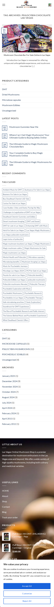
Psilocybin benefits (35, 275)
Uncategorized (9, 110)
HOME (5, 490)
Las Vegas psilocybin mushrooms (16, 235)
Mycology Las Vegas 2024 (13, 271)
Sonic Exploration (33, 302)
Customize (27, 593)
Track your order (10, 517)
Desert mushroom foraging (13, 221)
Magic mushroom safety (12, 248)
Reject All (27, 601)
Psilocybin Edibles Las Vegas (14, 280)
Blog (4, 512)
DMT (4, 89)
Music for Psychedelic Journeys (15, 266)
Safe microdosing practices (13, 302)
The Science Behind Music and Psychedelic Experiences (24, 316)
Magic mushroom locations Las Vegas (18, 244)
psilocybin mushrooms (36, 280)
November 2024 (10, 386)
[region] (27, 583)
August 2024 (8, 397)
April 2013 (7, 418)
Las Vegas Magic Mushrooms (38, 230)
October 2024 (9, 392)
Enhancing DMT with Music (37, 226)
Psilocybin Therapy (37, 284)
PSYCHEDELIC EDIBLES (13, 354)
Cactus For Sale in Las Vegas (14, 203)
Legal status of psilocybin (13, 239)
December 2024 (9, 381)
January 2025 (8, 376)
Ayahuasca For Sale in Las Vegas (37, 190)
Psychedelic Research (33, 293)
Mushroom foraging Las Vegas (34, 262)
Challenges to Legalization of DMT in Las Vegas (21, 212)
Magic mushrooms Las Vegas (14, 253)
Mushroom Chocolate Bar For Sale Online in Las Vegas (27, 55)
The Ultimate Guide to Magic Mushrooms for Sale (30, 163)
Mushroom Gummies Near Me (23, 127)
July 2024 (6, 402)
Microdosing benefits (11, 262)
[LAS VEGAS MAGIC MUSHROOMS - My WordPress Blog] (27, 5)
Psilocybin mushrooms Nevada (15, 284)
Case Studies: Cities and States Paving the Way (21, 208)
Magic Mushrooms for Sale (35, 248)
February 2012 (9, 424)
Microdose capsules (11, 100)
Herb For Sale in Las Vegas (13, 230)
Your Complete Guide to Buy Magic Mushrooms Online (26, 154)
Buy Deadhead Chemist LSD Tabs (16, 199)
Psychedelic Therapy (34, 298)
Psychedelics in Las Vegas (13, 298)
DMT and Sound (33, 221)
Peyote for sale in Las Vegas (14, 275)
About (5, 496)
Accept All (27, 586)
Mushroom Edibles (11, 105)
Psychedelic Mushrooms (12, 293)
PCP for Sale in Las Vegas (36, 271)
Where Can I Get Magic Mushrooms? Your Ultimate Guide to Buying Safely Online (29, 136)
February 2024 (9, 413)
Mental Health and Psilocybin (14, 257)
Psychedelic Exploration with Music (17, 289)
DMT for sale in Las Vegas (13, 226)
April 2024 (7, 408)
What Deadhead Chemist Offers (15, 320)
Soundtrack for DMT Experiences (16, 307)
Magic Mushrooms (42, 244)
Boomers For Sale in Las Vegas (15, 194)
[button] (3, 4)
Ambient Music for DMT (12, 190)
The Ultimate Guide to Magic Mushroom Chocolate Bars (28, 145)
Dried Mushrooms (11, 94)
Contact (6, 506)
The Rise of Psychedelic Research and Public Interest (23, 311)
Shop (4, 501)
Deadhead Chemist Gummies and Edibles (19, 217)
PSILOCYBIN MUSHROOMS (16, 349)
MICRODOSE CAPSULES (14, 343)
